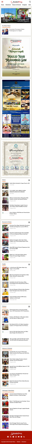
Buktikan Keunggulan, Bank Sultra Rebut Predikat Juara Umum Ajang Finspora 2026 (19, 241)
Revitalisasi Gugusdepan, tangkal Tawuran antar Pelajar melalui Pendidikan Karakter (19, 206)
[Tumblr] (13, 437)
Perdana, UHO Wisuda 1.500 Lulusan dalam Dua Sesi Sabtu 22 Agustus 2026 (19, 318)
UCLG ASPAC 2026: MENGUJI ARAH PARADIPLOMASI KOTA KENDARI (18, 191)
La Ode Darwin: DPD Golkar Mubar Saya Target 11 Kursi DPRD (18, 268)
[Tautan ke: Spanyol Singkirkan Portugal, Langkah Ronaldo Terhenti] (5, 411)
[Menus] (2, 2)
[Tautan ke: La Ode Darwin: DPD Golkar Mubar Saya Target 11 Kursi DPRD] (5, 270)
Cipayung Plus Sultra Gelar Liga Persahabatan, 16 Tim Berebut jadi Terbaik (8, 20)
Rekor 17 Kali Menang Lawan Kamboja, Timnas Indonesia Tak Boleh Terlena (20, 402)
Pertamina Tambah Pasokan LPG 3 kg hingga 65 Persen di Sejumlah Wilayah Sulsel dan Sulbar (19, 233)
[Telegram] (21, 437)
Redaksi (18, 441)
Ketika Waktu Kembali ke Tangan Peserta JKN (20, 183)
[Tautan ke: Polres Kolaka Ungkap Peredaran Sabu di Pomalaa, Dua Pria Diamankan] (5, 361)
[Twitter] (11, 437)
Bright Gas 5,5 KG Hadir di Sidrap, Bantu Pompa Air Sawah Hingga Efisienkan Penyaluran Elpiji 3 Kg (18, 255)
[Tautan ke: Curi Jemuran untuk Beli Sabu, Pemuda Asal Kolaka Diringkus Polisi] (5, 376)
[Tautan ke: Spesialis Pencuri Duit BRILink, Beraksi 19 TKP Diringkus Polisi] (5, 368)
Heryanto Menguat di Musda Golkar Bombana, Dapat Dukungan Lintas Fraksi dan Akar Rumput (19, 290)
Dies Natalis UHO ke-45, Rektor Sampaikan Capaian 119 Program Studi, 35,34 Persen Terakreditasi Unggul (19, 325)
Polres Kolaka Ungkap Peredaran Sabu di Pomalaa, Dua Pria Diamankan (18, 360)
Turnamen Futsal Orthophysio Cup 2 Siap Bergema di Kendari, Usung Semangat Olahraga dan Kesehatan (18, 394)
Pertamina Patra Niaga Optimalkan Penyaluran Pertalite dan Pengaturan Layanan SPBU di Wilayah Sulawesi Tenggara (23, 20)
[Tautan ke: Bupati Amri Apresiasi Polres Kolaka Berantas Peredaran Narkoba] (5, 383)
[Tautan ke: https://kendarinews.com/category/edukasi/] (29, 307)
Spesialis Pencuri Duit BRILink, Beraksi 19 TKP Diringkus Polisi (19, 367)
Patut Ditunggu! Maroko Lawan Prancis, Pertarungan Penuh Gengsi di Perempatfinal (19, 424)
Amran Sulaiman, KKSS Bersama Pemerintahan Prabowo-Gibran (20, 213)
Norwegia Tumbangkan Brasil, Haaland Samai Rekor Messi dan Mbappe (19, 416)
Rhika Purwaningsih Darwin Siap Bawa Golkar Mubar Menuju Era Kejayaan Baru (19, 275)
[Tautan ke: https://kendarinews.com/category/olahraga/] (29, 391)
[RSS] (24, 437)
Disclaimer (24, 441)
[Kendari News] (16, 2)
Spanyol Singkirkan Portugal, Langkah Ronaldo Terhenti (19, 409)
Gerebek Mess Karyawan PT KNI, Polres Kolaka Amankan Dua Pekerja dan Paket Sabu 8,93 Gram (19, 352)
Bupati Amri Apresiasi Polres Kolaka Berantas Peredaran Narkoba (19, 382)
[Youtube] (19, 437)
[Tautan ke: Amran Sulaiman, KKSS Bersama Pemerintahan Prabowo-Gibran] (5, 215)
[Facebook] (8, 437)
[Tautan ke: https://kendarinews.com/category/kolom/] (29, 180)
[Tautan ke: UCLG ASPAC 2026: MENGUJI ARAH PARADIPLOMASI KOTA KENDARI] (5, 193)
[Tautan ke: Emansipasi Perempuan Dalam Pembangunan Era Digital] (5, 31)
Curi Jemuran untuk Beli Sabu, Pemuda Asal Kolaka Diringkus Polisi (19, 374)
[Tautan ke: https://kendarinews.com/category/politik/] (29, 264)
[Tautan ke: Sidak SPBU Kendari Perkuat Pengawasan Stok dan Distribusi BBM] (5, 249)
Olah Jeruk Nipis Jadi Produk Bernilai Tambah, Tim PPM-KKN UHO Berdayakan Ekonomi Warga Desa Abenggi (19, 339)
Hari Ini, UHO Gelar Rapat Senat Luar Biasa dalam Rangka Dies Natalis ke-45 (19, 332)
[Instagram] (16, 437)
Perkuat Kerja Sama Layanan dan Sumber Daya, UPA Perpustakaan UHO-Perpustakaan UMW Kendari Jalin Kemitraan (19, 310)
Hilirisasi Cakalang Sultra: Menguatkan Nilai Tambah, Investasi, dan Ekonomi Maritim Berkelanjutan (19, 198)
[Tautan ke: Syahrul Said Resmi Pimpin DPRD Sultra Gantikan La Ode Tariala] (5, 299)
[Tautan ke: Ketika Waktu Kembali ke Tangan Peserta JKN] (5, 185)
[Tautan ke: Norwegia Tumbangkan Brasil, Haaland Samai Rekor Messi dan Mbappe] (5, 418)
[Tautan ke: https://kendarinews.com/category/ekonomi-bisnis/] (29, 222)
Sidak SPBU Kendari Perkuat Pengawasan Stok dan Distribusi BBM (20, 248)
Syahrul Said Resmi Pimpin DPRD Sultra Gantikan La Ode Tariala (18, 297)
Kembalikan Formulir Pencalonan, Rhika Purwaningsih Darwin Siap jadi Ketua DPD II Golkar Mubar (19, 283)
